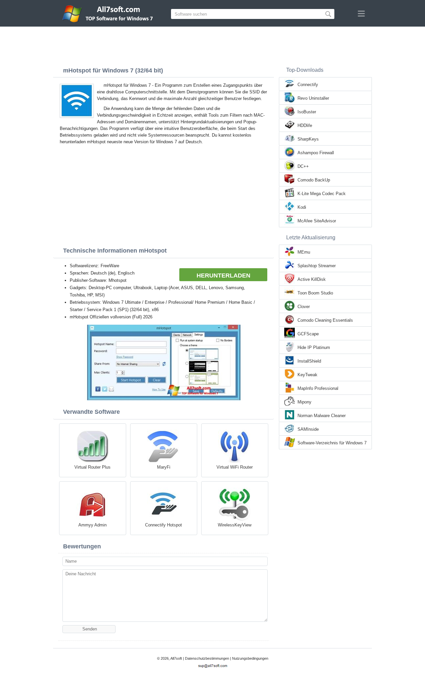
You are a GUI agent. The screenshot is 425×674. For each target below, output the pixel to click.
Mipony (304, 401)
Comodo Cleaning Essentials (325, 320)
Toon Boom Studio (315, 292)
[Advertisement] (212, 45)
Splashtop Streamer (317, 265)
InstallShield (309, 361)
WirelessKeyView (234, 524)
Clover (304, 306)
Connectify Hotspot (163, 524)
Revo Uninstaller (313, 98)
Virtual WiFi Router (234, 467)
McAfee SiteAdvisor (317, 220)
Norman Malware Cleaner (322, 415)
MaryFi (163, 467)
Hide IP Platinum (314, 347)
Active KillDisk (312, 279)
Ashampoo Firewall (316, 152)
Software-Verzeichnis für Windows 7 (332, 442)
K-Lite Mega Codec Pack (322, 193)
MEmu (304, 252)
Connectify (308, 84)
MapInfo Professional (318, 388)
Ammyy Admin (92, 524)
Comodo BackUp (314, 179)
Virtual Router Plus (92, 467)
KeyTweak (307, 374)
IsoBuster (307, 111)
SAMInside (308, 429)
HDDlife (305, 125)
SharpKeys (308, 139)
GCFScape (308, 333)
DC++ (303, 166)
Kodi (302, 207)
